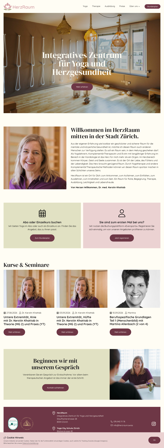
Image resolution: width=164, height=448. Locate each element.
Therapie (96, 6)
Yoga (85, 6)
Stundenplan (152, 6)
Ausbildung (110, 6)
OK (154, 440)
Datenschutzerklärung (30, 443)
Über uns (133, 6)
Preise (122, 6)
